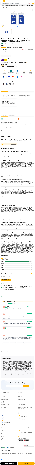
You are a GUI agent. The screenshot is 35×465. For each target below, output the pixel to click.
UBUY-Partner (20, 409)
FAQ (18, 401)
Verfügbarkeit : (3, 49)
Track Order (3, 402)
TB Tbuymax (3, 7)
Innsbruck (2, 436)
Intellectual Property (4, 399)
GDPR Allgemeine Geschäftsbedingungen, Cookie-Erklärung (25, 408)
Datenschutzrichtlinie (13, 457)
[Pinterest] (9, 459)
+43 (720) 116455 (22, 436)
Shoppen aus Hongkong (5, 453)
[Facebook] (2, 459)
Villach (2, 439)
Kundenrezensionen (21, 398)
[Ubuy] (3, 1)
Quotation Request (4, 398)
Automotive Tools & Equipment (13, 352)
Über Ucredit (20, 402)
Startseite (2, 5)
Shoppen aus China (20, 453)
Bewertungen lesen (29, 303)
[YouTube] (6, 459)
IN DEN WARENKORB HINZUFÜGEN (9, 463)
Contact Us (3, 396)
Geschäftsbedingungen (5, 457)
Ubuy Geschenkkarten (21, 404)
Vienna (2, 430)
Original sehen (7, 7)
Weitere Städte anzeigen (5, 442)
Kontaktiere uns (24, 457)
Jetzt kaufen (26, 463)
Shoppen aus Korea (13, 453)
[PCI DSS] (3, 447)
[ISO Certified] (10, 447)
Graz (2, 431)
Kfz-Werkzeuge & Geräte (14, 5)
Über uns (19, 457)
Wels (2, 441)
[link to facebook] (17, 26)
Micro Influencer (4, 407)
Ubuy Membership (4, 408)
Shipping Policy (3, 405)
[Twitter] (7, 459)
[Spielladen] (26, 441)
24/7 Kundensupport (24, 430)
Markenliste (20, 396)
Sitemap (2, 401)
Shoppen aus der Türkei (28, 453)
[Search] (33, 3)
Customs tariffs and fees (5, 404)
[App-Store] (21, 441)
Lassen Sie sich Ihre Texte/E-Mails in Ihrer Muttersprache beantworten (26, 433)
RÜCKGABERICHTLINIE (21, 399)
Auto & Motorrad (7, 5)
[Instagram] (4, 459)
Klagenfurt (3, 438)
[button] (27, 1)
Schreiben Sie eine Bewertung (6, 279)
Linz (1, 433)
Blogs (19, 405)
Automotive (4, 352)
